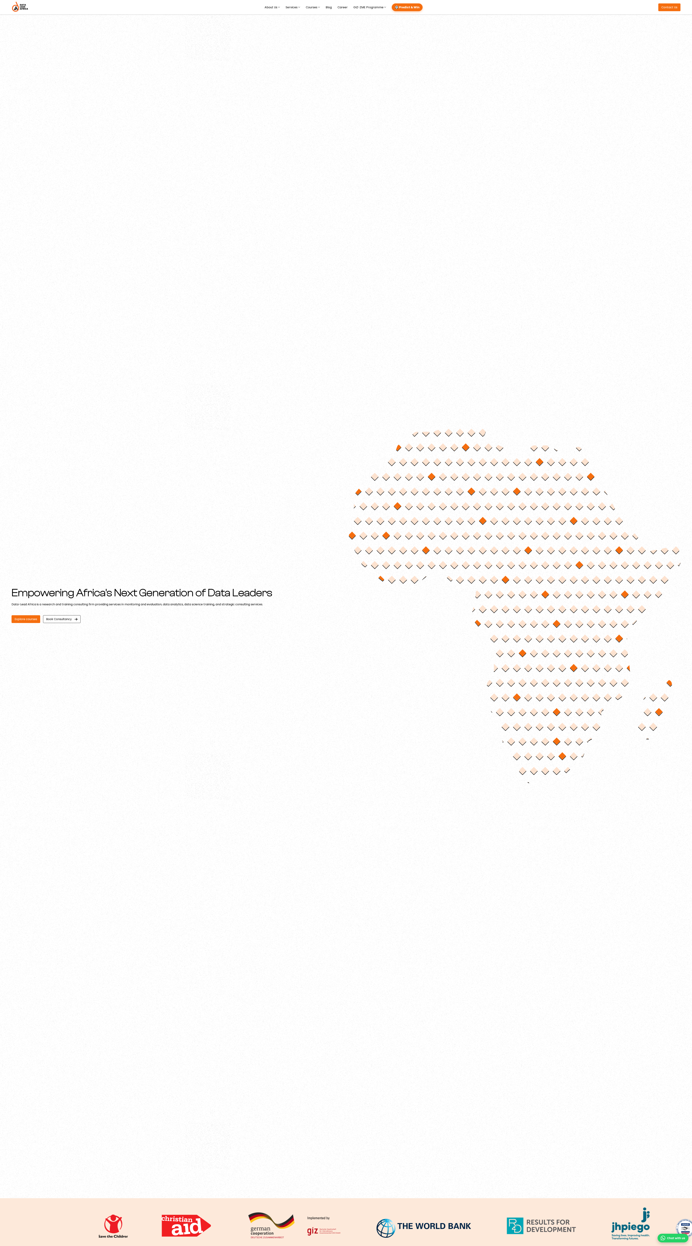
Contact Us (669, 7)
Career (343, 7)
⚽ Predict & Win (407, 7)
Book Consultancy (59, 619)
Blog (329, 7)
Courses (311, 7)
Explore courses (26, 619)
